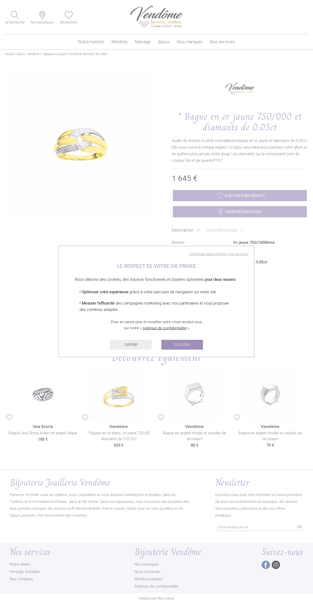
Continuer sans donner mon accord (218, 254)
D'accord (182, 345)
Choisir (130, 345)
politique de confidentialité (165, 328)
